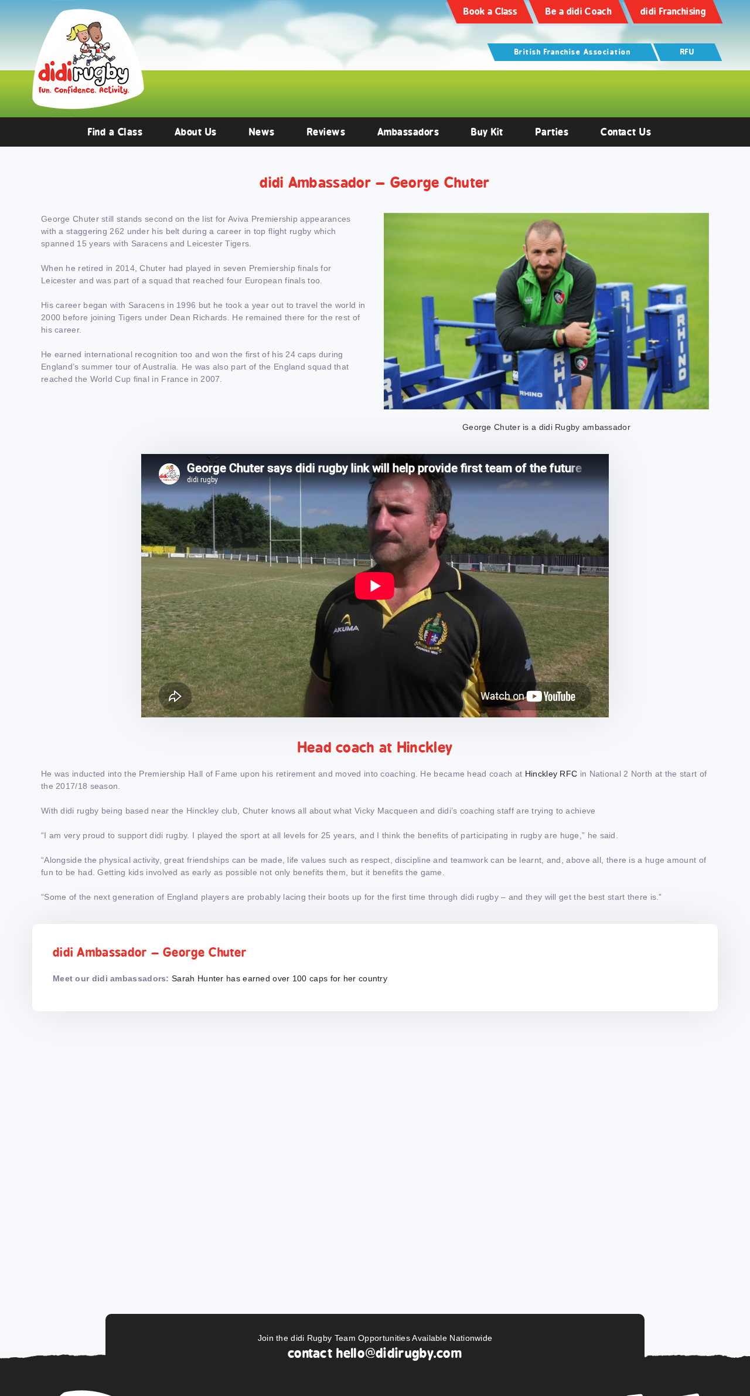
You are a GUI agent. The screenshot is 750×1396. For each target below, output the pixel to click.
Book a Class (490, 11)
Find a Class (115, 132)
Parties (552, 132)
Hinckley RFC (551, 773)
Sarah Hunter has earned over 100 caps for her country (279, 978)
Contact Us (626, 132)
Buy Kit (487, 132)
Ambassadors (408, 132)
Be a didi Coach (579, 11)
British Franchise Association (572, 52)
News (262, 132)
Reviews (326, 132)
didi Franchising (673, 11)
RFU (687, 52)
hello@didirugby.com (399, 1353)
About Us (196, 132)
